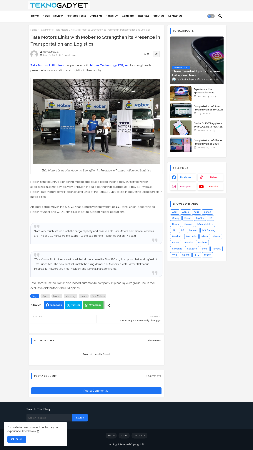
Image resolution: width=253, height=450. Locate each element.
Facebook (56, 305)
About (124, 435)
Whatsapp (95, 305)
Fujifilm (200, 218)
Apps (45, 296)
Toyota (216, 248)
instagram (185, 186)
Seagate (192, 248)
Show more (155, 340)
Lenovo (193, 230)
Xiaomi (185, 255)
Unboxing (96, 15)
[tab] (35, 16)
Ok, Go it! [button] (17, 439)
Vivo (174, 255)
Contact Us (175, 15)
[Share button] (108, 305)
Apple (185, 212)
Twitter (75, 305)
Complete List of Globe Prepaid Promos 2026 (208, 142)
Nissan (216, 236)
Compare (128, 15)
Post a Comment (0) (96, 390)
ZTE (196, 255)
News (46, 15)
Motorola (191, 236)
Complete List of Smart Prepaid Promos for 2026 (208, 108)
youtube (213, 186)
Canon (207, 212)
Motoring (70, 296)
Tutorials (143, 15)
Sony (204, 248)
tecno (207, 255)
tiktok (213, 177)
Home (35, 15)
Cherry (175, 218)
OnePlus (188, 242)
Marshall (176, 236)
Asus (196, 212)
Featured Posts (76, 15)
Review (58, 15)
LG (182, 230)
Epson (187, 218)
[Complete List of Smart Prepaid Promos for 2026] (181, 110)
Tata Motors (46, 29)
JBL (174, 230)
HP (210, 218)
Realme (202, 242)
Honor (175, 224)
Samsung (177, 248)
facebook (185, 177)
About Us (158, 15)
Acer (174, 212)
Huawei (188, 224)
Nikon (205, 236)
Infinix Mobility (205, 224)
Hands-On (112, 15)
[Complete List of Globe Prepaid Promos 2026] (181, 145)
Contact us (139, 435)
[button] (211, 16)
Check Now (29, 431)
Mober (56, 296)
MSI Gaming (208, 230)
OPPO (175, 242)
